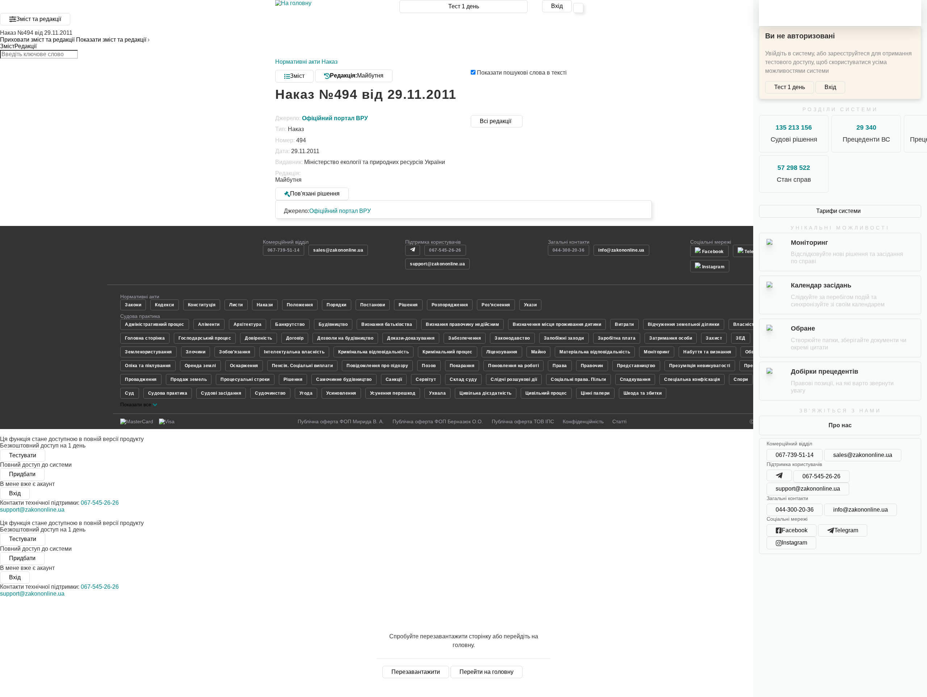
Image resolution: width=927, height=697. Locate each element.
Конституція (202, 304)
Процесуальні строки (245, 379)
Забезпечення (464, 338)
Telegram (754, 251)
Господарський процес (205, 338)
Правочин (592, 365)
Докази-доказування (411, 338)
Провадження (141, 379)
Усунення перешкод (393, 393)
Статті (619, 421)
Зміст (7, 46)
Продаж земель (189, 379)
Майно (538, 351)
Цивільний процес (546, 393)
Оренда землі (200, 365)
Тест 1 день (463, 6)
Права (560, 365)
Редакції (25, 46)
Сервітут (426, 379)
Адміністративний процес (154, 324)
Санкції (394, 379)
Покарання (462, 365)
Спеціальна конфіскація (692, 379)
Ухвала (437, 393)
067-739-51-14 (795, 455)
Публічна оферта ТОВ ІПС (523, 421)
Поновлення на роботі (513, 365)
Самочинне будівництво (344, 379)
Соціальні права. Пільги (578, 379)
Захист (714, 338)
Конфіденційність (583, 421)
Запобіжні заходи (564, 338)
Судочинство (270, 393)
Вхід (557, 6)
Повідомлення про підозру (377, 365)
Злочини (196, 351)
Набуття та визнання (707, 351)
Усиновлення (341, 393)
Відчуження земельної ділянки (684, 324)
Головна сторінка (145, 338)
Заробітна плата (617, 338)
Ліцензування (501, 351)
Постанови (372, 304)
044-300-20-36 (795, 510)
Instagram (713, 266)
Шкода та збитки (643, 393)
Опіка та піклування (148, 365)
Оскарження (244, 365)
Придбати (22, 474)
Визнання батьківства (386, 324)
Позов (429, 365)
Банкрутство (290, 324)
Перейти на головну (486, 672)
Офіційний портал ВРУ (340, 211)
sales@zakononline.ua (862, 455)
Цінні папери (595, 393)
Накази (265, 304)
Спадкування (635, 379)
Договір (295, 338)
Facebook (712, 251)
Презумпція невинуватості (699, 365)
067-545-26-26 (821, 476)
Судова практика (168, 393)
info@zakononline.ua (860, 510)
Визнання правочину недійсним (462, 324)
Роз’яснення (496, 304)
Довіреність (258, 338)
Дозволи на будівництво (345, 338)
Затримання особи (670, 338)
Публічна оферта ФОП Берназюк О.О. (438, 421)
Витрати (624, 324)
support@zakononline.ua (808, 489)
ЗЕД (741, 338)
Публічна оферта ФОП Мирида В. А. (341, 421)
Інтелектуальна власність (294, 351)
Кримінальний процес (448, 351)
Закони (133, 304)
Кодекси (164, 304)
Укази (530, 304)
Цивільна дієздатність (486, 393)
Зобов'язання (234, 351)
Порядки (337, 304)
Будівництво (333, 324)
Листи (236, 304)
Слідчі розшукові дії (514, 379)
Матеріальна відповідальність (594, 351)
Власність (745, 324)
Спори (741, 379)
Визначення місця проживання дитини (557, 324)
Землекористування (148, 351)
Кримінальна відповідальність (373, 351)
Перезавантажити (415, 672)
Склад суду (463, 379)
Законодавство (512, 338)
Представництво (636, 365)
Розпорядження (450, 304)
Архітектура (248, 324)
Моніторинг (657, 351)
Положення (300, 304)
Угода (306, 393)
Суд (129, 393)
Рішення (408, 304)
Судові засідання (221, 393)
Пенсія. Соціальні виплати (302, 365)
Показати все (136, 404)
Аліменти (209, 324)
